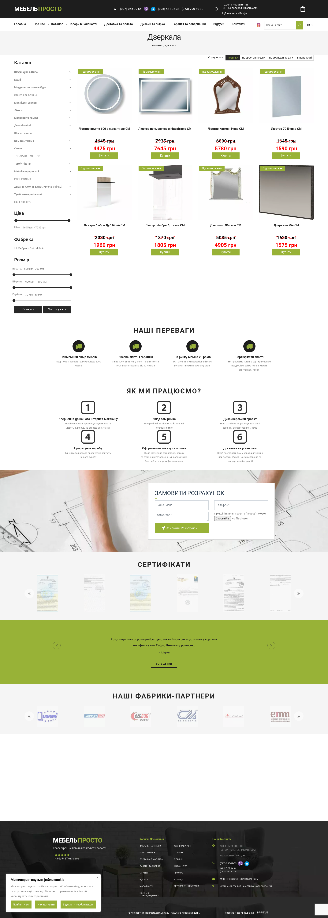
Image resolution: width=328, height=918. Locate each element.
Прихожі (178, 873)
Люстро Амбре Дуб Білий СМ (104, 225)
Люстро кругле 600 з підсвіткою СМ (104, 129)
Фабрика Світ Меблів (31, 248)
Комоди (178, 879)
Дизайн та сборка (150, 866)
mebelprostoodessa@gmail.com (239, 879)
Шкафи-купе (180, 866)
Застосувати (57, 309)
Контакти (238, 24)
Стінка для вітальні (26, 95)
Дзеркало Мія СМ (286, 225)
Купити (104, 155)
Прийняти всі (21, 904)
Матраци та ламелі (26, 117)
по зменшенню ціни (281, 57)
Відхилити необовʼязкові (78, 904)
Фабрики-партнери (150, 846)
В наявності (304, 57)
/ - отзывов (67, 858)
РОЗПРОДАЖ (22, 179)
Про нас (39, 24)
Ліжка (18, 110)
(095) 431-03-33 (168, 9)
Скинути (28, 309)
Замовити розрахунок (181, 528)
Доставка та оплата (118, 24)
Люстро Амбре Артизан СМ (165, 225)
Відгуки (218, 24)
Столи (18, 148)
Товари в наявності (83, 24)
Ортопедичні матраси (186, 886)
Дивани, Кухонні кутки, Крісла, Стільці (38, 186)
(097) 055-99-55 (130, 9)
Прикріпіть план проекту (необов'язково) (240, 513)
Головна (20, 24)
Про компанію (148, 852)
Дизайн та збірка (152, 24)
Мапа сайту (146, 886)
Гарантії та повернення (189, 24)
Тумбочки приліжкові (28, 194)
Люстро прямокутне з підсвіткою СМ (165, 129)
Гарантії (144, 873)
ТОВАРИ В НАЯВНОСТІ (28, 156)
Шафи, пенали (23, 133)
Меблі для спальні (25, 102)
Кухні (17, 79)
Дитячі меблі (22, 125)
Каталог (57, 24)
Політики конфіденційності (150, 894)
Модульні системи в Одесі (30, 87)
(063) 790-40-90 (192, 9)
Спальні (178, 852)
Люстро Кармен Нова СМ (226, 129)
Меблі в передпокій (26, 171)
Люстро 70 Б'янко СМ (286, 129)
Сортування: (216, 57)
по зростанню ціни (253, 57)
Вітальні (178, 859)
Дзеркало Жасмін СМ (225, 225)
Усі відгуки (164, 663)
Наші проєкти (22, 201)
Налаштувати (46, 904)
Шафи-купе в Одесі (26, 72)
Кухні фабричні (182, 846)
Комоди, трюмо (24, 140)
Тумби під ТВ (22, 163)
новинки (233, 57)
